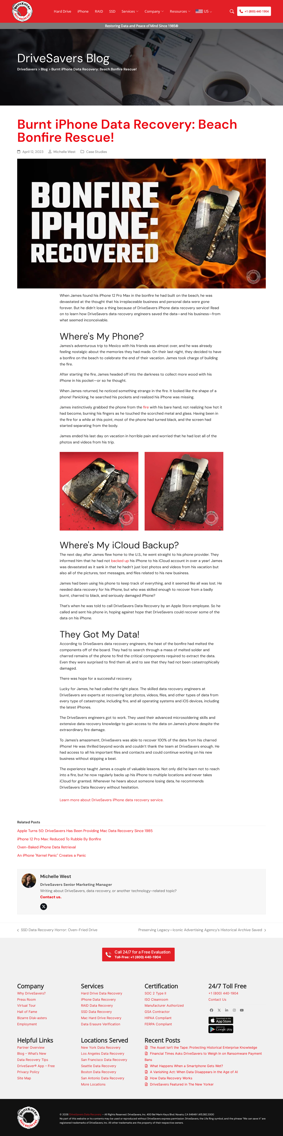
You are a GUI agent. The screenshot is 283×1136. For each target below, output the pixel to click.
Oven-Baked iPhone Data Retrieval (46, 847)
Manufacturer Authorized (164, 1005)
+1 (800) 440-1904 (223, 993)
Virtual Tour (26, 1005)
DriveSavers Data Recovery (85, 1114)
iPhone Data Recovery (98, 999)
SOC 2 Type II (155, 993)
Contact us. (51, 897)
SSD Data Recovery (96, 1012)
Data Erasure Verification (100, 1024)
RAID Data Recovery (97, 1005)
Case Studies (96, 152)
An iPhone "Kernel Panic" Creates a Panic (51, 855)
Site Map (24, 1078)
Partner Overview (31, 1047)
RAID (99, 11)
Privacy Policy (28, 1072)
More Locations (93, 1084)
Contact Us (217, 999)
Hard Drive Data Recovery (101, 993)
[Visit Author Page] (29, 880)
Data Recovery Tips (32, 1060)
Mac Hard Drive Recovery (101, 1018)
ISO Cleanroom (156, 999)
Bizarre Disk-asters (32, 1018)
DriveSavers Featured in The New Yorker (182, 1084)
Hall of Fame (27, 1012)
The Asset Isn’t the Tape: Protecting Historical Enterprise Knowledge (203, 1047)
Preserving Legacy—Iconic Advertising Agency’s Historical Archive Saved (200, 930)
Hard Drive (62, 11)
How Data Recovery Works (171, 1078)
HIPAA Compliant (158, 1018)
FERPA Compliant (158, 1024)
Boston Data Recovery (98, 1072)
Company (152, 11)
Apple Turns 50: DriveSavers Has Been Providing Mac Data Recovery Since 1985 (85, 830)
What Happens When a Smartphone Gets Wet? (186, 1066)
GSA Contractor (157, 1012)
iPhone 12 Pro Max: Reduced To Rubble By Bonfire (59, 839)
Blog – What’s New (31, 1053)
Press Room (26, 999)
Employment (27, 1024)
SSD (112, 11)
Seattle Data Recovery (98, 1066)
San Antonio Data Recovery (102, 1078)
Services (128, 11)
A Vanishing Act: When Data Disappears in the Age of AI (194, 1072)
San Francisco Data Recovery (104, 1060)
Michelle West (64, 152)
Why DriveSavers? (31, 993)
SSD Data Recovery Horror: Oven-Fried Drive (57, 930)
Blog (44, 69)
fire (146, 407)
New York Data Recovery (101, 1047)
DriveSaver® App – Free (36, 1066)
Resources (178, 11)
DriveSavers (27, 69)
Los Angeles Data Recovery (102, 1053)
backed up (120, 560)
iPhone (83, 11)
